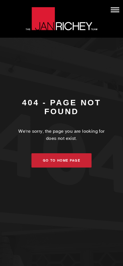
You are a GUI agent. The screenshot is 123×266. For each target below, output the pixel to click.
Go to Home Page (61, 160)
